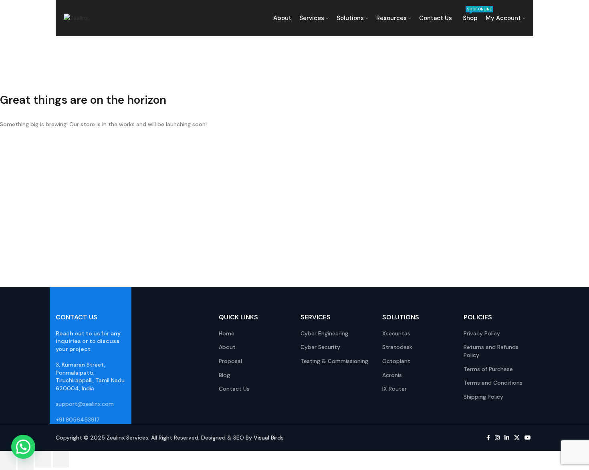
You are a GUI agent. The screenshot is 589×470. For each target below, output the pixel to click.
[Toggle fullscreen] (26, 459)
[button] (23, 447)
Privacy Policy (482, 333)
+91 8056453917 (78, 419)
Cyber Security (320, 347)
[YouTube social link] (527, 437)
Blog (224, 375)
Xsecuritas (396, 333)
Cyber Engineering (324, 333)
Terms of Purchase (488, 369)
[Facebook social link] (488, 437)
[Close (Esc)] (61, 459)
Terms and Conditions (493, 382)
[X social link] (517, 437)
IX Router (394, 388)
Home (226, 333)
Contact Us (234, 388)
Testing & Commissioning (334, 361)
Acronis (392, 375)
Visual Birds (269, 437)
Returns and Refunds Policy (491, 351)
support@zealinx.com (85, 403)
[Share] (43, 459)
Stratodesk (397, 347)
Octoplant (396, 361)
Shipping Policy (483, 396)
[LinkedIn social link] (507, 437)
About (227, 347)
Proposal (230, 361)
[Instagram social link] (497, 437)
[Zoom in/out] (8, 459)
